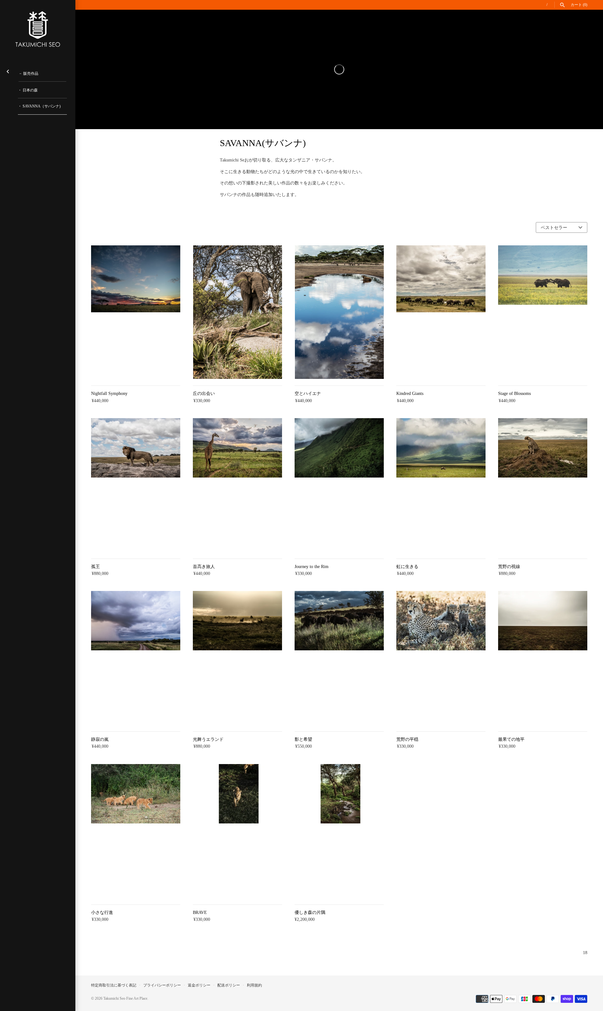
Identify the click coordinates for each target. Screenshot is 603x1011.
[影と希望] (339, 658)
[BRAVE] (237, 831)
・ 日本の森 (28, 90)
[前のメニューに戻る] (8, 70)
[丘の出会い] (237, 312)
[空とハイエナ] (339, 312)
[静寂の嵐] (135, 658)
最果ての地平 (511, 739)
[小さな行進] (135, 831)
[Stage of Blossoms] (542, 312)
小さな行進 (102, 912)
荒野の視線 (509, 566)
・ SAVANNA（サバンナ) (39, 106)
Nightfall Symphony (109, 393)
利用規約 (254, 985)
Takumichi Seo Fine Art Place (125, 998)
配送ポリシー (228, 985)
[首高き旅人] (237, 485)
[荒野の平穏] (441, 658)
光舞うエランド (208, 739)
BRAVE (200, 912)
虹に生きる (407, 566)
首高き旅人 (204, 566)
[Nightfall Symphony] (135, 312)
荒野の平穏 (407, 739)
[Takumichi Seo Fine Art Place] (37, 29)
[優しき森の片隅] (339, 831)
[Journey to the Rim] (339, 485)
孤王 (95, 566)
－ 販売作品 (28, 73)
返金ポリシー (199, 985)
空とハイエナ (308, 393)
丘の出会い (204, 393)
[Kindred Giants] (441, 312)
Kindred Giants (409, 393)
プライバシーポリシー (162, 985)
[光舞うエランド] (237, 658)
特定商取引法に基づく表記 (113, 985)
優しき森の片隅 (310, 912)
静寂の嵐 (100, 739)
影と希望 (303, 739)
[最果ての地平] (542, 658)
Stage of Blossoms (514, 393)
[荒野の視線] (542, 485)
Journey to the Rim (312, 566)
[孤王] (135, 485)
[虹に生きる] (441, 485)
